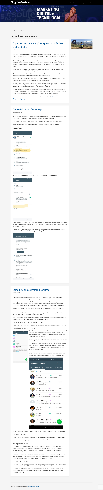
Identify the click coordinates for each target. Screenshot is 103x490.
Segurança (82, 3)
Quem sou (66, 3)
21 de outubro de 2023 (18, 50)
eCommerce (75, 3)
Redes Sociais (89, 3)
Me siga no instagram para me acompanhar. (24, 99)
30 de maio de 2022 (17, 112)
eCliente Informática (33, 486)
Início (61, 3)
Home (12, 30)
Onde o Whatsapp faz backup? (28, 109)
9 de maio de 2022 (17, 292)
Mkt (70, 3)
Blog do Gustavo (20, 2)
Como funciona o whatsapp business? (31, 289)
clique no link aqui (55, 96)
